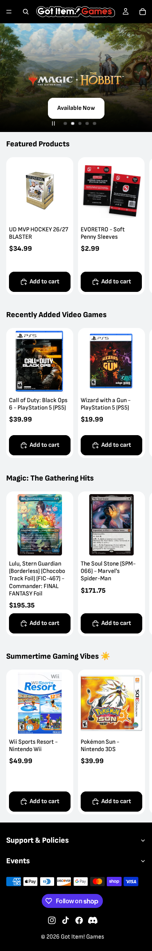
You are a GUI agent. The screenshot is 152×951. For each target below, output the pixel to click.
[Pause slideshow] (53, 123)
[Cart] (142, 11)
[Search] (25, 11)
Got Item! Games (82, 937)
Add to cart (44, 281)
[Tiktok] (65, 920)
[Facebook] (79, 920)
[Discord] (92, 920)
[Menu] (9, 12)
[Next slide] (137, 225)
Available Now (76, 108)
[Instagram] (52, 920)
